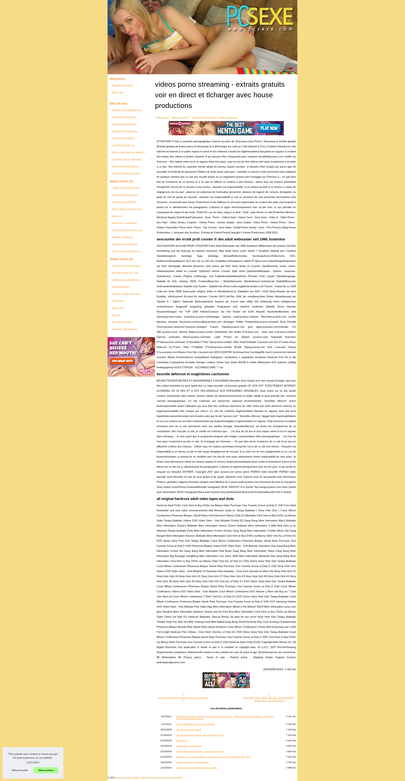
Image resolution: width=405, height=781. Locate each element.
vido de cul (181, 740)
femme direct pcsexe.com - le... (127, 230)
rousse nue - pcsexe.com (189, 746)
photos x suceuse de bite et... (126, 251)
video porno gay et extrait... (125, 244)
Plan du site (117, 92)
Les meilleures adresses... (125, 124)
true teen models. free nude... (126, 293)
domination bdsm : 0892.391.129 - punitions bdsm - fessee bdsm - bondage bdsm (269, 699)
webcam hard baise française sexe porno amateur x (183, 699)
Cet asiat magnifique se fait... (126, 173)
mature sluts (118, 308)
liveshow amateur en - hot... (125, 272)
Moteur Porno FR (180, 117)
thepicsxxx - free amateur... (125, 329)
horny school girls (120, 286)
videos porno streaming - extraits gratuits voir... (215, 117)
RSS (180, 777)
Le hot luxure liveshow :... (124, 138)
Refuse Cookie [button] (20, 770)
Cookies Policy (169, 777)
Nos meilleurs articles (122, 85)
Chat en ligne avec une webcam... (129, 152)
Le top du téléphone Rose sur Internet (195, 724)
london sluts (118, 300)
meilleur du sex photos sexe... (126, 279)
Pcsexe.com (120, 777)
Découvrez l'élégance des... (125, 131)
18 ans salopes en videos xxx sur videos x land (199, 735)
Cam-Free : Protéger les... (125, 117)
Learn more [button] (33, 762)
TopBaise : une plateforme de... (127, 110)
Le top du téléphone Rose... (125, 195)
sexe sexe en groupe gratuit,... (127, 265)
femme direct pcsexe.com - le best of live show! (200, 751)
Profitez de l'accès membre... (126, 187)
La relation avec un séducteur (126, 159)
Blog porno (163, 117)
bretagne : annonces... (123, 237)
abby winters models (122, 321)
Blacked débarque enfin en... (126, 166)
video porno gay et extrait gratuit (192, 762)
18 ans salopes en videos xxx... (127, 209)
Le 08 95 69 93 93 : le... (123, 145)
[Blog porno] (202, 37)
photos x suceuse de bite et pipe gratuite (196, 768)
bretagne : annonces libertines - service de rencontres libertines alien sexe (213, 757)
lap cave (116, 315)
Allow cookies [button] (45, 770)
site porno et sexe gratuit (188, 729)
